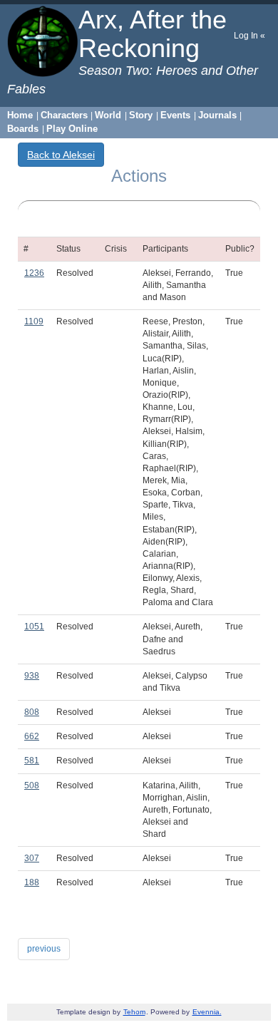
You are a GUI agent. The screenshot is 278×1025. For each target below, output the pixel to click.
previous (44, 949)
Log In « (249, 36)
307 (31, 858)
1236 (34, 273)
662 (31, 736)
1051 (34, 627)
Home (20, 115)
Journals (217, 115)
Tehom (134, 1012)
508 (31, 785)
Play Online (72, 128)
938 (31, 676)
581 (31, 761)
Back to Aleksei (61, 154)
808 (31, 712)
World (108, 115)
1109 (33, 321)
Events (175, 115)
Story (141, 115)
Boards (22, 128)
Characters (64, 115)
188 (31, 882)
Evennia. (207, 1012)
